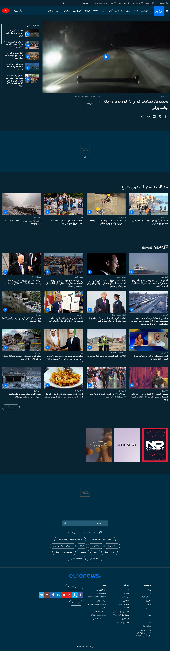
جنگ (95, 552)
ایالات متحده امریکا (119, 315)
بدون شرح (164, 217)
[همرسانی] (154, 116)
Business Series (118, 353)
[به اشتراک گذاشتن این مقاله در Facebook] (166, 116)
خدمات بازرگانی (100, 593)
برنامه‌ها (148, 622)
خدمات (126, 585)
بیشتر (104, 585)
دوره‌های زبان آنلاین (122, 622)
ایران (81, 353)
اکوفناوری (164, 315)
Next (95, 10)
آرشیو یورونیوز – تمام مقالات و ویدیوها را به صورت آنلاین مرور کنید (143, 632)
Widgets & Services (121, 615)
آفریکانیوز (125, 619)
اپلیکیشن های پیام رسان (121, 611)
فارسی (162, 3)
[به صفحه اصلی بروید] (159, 11)
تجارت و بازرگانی (116, 10)
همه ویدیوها (12, 407)
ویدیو (58, 10)
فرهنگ (87, 10)
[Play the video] (106, 57)
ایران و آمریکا (109, 552)
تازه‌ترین (144, 10)
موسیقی (83, 552)
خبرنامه (77, 602)
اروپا (136, 10)
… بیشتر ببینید (91, 103)
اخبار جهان (164, 277)
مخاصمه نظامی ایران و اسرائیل (101, 539)
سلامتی (66, 10)
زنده (6, 10)
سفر (103, 10)
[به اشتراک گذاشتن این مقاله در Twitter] (160, 116)
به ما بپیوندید (124, 604)
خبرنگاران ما (147, 626)
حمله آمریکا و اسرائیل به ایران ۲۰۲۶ (70, 539)
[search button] (63, 3)
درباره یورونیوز (101, 589)
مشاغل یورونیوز (100, 611)
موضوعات (147, 585)
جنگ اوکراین (112, 546)
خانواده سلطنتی (76, 558)
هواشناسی (125, 597)
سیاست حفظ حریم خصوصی (96, 604)
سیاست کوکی (101, 600)
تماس (104, 608)
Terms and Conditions (97, 597)
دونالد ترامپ (95, 546)
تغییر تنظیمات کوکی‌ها (98, 619)
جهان (128, 10)
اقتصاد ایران (94, 558)
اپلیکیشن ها (125, 608)
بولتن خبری (125, 593)
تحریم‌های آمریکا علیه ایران (62, 546)
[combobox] (76, 3)
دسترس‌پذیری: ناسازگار (98, 615)
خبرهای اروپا (121, 277)
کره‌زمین (77, 10)
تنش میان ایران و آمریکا (64, 552)
